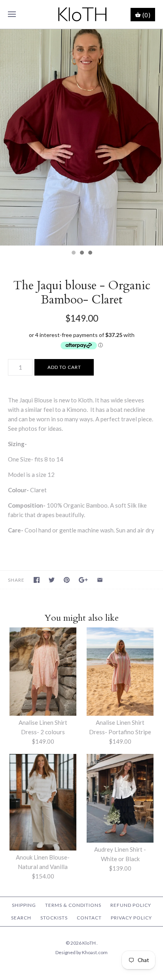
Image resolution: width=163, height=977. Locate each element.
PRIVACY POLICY (131, 918)
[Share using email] (100, 580)
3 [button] (90, 253)
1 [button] (73, 253)
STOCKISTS (54, 918)
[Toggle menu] (12, 14)
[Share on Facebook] (37, 580)
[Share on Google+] (83, 580)
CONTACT (89, 918)
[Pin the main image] (67, 580)
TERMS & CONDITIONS (73, 905)
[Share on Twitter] (52, 580)
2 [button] (81, 253)
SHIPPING (24, 905)
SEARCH (21, 918)
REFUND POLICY (130, 905)
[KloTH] (81, 14)
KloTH (89, 943)
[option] (81, 137)
